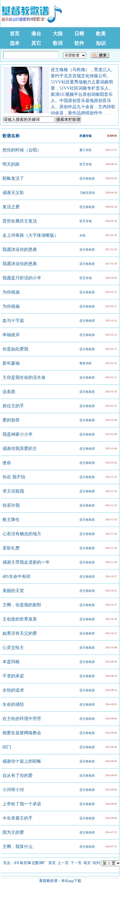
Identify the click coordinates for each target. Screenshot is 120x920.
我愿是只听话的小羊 (21, 278)
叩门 (6, 747)
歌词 (58, 43)
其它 (36, 43)
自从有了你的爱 (17, 775)
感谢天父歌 (13, 192)
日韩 (79, 33)
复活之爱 (11, 207)
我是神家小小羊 (17, 434)
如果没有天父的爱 (19, 633)
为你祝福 (11, 292)
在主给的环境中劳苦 (21, 718)
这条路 (8, 391)
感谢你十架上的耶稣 (21, 761)
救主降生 (11, 519)
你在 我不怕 (13, 477)
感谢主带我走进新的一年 (26, 562)
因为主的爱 (13, 832)
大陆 (58, 33)
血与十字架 (13, 320)
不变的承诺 (13, 676)
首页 (15, 33)
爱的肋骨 (11, 420)
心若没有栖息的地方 (21, 534)
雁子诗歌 (85, 150)
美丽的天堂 (13, 590)
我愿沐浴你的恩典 (19, 249)
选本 (15, 43)
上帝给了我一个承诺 (21, 804)
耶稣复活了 (13, 178)
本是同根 (11, 661)
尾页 (87, 863)
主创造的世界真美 (19, 619)
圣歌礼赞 (11, 548)
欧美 (101, 33)
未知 (82, 235)
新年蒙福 (11, 363)
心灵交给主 (13, 647)
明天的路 (11, 164)
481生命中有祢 (16, 576)
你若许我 (11, 505)
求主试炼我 (13, 491)
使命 (6, 462)
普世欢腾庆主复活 (19, 221)
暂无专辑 (85, 164)
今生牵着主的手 (17, 818)
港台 (36, 33)
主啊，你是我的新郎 (21, 605)
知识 (101, 43)
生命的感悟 (13, 704)
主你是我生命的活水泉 (24, 377)
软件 (79, 43)
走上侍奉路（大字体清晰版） (30, 235)
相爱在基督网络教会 (21, 733)
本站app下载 (71, 881)
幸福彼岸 (11, 335)
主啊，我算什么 (17, 846)
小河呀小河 (13, 789)
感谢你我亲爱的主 (19, 448)
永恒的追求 (13, 690)
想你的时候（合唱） (21, 150)
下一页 (76, 863)
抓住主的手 (13, 406)
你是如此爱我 (15, 349)
